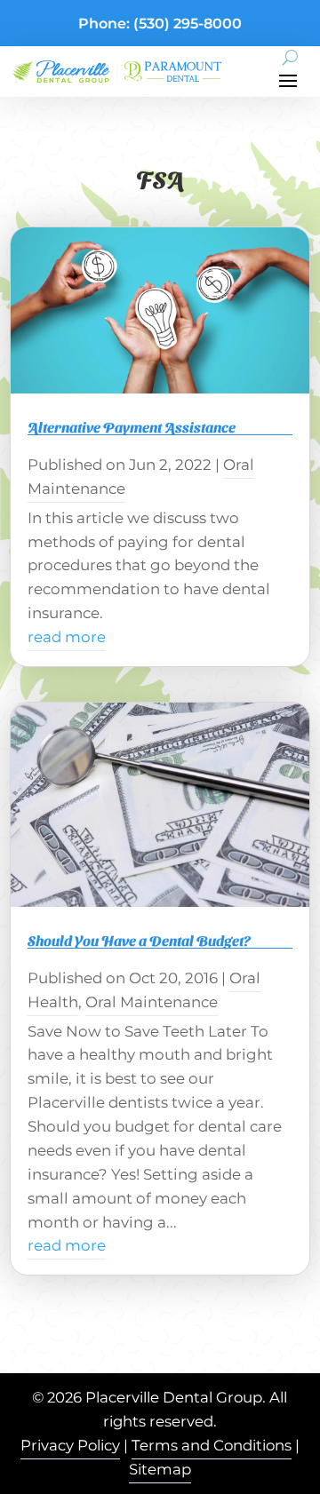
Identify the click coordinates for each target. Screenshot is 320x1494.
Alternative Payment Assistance (132, 426)
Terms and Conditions (212, 1445)
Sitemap (160, 1469)
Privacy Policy (70, 1445)
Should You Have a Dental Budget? (139, 940)
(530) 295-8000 (187, 23)
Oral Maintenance (151, 1002)
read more (67, 637)
